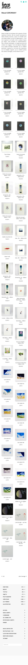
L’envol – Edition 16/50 (7, 318)
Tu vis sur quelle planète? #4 (21, 92)
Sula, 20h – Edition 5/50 (20, 258)
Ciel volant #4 (20, 403)
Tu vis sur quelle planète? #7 (7, 134)
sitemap (5, 638)
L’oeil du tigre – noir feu (20, 522)
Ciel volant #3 (7, 399)
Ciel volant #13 (7, 497)
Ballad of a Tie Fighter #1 (20, 502)
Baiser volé (7, 256)
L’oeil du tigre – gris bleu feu (20, 542)
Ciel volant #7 (7, 438)
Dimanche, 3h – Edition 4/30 (20, 278)
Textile (5, 592)
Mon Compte (6, 612)
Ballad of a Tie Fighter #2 (7, 517)
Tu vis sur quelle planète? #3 (7, 92)
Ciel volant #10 (20, 462)
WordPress (15, 659)
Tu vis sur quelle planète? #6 (21, 113)
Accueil (5, 610)
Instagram (7, 649)
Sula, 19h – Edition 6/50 (20, 238)
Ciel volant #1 (7, 379)
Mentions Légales (8, 636)
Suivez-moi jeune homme (21, 155)
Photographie (7, 596)
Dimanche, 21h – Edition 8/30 (21, 176)
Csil (3, 576)
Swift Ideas (22, 657)
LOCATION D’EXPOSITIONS (9, 633)
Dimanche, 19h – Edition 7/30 (21, 197)
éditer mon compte (8, 620)
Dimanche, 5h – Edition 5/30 (7, 297)
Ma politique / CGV (8, 631)
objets (5, 594)
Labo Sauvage (22, 576)
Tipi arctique (7, 154)
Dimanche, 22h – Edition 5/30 (7, 195)
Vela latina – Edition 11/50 (7, 338)
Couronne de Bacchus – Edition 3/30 (20, 363)
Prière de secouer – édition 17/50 (7, 216)
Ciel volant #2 (20, 383)
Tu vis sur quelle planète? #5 (7, 113)
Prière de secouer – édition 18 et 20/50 (20, 218)
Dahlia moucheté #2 (7, 237)
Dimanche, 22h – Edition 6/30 (7, 276)
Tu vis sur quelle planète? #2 (21, 71)
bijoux (5, 589)
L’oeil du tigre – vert (7, 559)
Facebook (4, 649)
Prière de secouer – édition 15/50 (7, 174)
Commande (6, 615)
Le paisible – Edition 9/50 (7, 359)
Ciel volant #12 (20, 482)
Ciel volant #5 (7, 419)
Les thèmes (6, 601)
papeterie (5, 587)
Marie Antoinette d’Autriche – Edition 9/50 (20, 300)
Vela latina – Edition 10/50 (20, 321)
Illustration (6, 604)
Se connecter (7, 617)
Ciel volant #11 (7, 477)
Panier (5, 622)
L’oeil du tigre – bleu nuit (7, 538)
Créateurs (6, 599)
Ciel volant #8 (20, 442)
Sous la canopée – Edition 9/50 (20, 342)
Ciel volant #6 (20, 423)
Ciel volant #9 (7, 458)
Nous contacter (8, 628)
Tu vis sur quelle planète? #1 (7, 71)
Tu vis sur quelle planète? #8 (21, 134)
